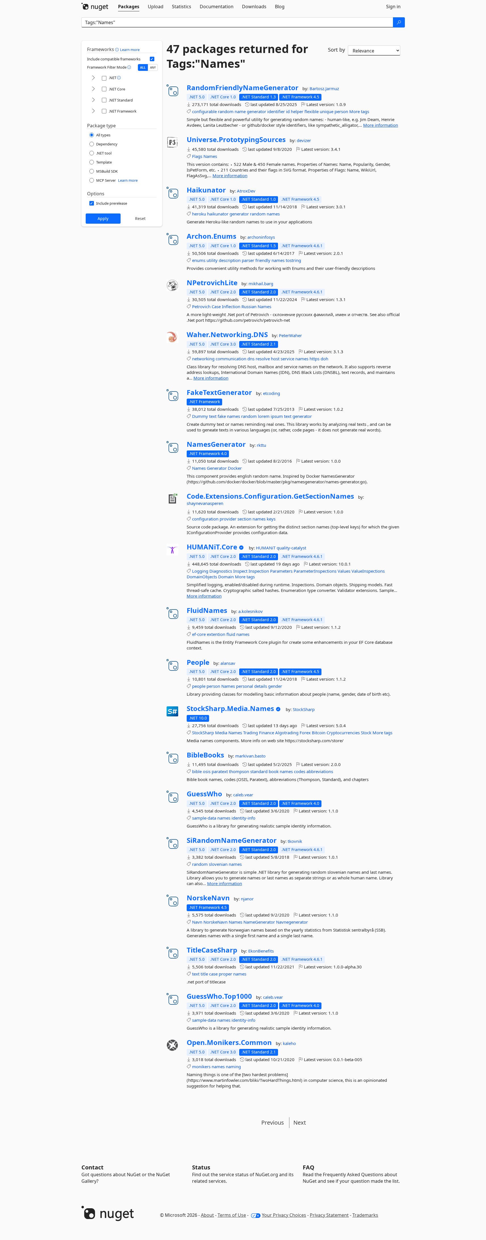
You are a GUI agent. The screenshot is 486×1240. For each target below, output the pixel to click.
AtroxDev (246, 191)
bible (197, 771)
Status (201, 1167)
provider (228, 519)
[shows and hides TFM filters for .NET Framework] (93, 111)
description (230, 260)
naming (233, 1066)
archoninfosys (261, 237)
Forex (305, 732)
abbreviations (319, 771)
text (212, 416)
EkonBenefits (261, 951)
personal (244, 686)
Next (299, 1122)
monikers (201, 1066)
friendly (262, 260)
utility (212, 260)
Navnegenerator (292, 922)
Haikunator (206, 190)
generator (256, 111)
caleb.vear (243, 794)
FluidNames (207, 610)
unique (326, 111)
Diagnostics (220, 571)
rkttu (261, 445)
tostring (293, 260)
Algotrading (286, 732)
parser (248, 260)
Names (210, 156)
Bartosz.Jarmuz (324, 88)
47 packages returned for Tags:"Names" (237, 56)
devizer (304, 140)
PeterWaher (290, 335)
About (207, 1215)
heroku (199, 214)
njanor (247, 899)
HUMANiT (266, 548)
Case (216, 306)
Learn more (130, 49)
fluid (230, 634)
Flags (197, 156)
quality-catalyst (291, 548)
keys (271, 519)
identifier (276, 111)
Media (221, 732)
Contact (92, 1167)
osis (207, 771)
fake (222, 416)
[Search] (399, 22)
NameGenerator (259, 922)
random (225, 111)
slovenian (218, 864)
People (198, 662)
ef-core (199, 634)
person (341, 111)
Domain (226, 576)
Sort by (336, 49)
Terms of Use (232, 1215)
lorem (264, 416)
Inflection (231, 306)
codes (299, 771)
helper (297, 111)
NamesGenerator (216, 444)
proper (225, 974)
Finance (266, 732)
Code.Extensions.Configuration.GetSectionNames (270, 496)
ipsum (277, 416)
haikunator (217, 214)
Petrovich (201, 306)
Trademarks (365, 1215)
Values (344, 571)
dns (250, 358)
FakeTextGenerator (219, 392)
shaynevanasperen (205, 503)
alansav (227, 663)
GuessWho (204, 794)
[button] (117, 49)
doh (324, 358)
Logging (200, 571)
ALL (143, 67)
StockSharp (304, 709)
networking (203, 358)
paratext (220, 771)
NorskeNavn (208, 898)
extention (216, 634)
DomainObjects (202, 576)
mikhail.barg (261, 283)
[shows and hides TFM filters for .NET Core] (93, 89)
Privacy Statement (329, 1215)
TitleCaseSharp (212, 950)
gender (275, 686)
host (275, 358)
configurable (204, 111)
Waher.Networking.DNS (227, 334)
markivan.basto (250, 756)
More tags (359, 111)
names (273, 214)
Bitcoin (318, 732)
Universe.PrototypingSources (236, 139)
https (314, 358)
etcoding (271, 393)
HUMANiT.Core (212, 547)
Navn (197, 922)
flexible (311, 111)
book (274, 771)
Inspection (259, 571)
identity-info (243, 818)
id (288, 111)
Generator (217, 468)
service (287, 358)
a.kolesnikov (250, 611)
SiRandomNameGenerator (232, 840)
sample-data (204, 818)
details (260, 686)
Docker (235, 468)
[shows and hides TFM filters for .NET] (93, 78)
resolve (263, 358)
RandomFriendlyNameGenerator (242, 87)
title (204, 974)
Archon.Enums (211, 236)
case (213, 974)
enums (198, 260)
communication (231, 358)
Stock (366, 732)
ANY (153, 67)
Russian (248, 306)
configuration (205, 519)
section (244, 519)
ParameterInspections (315, 571)
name (240, 111)
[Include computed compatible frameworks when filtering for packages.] (152, 59)
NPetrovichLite (212, 283)
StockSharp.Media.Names (230, 708)
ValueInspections (368, 571)
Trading (250, 732)
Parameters (281, 571)
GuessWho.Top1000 (219, 996)
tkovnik (295, 841)
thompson (239, 771)
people (198, 686)
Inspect (240, 571)
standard (259, 771)
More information (380, 125)
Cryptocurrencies (343, 732)
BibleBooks (205, 755)
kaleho (289, 1043)
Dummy (200, 416)
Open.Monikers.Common (229, 1042)
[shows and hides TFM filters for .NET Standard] (93, 100)
